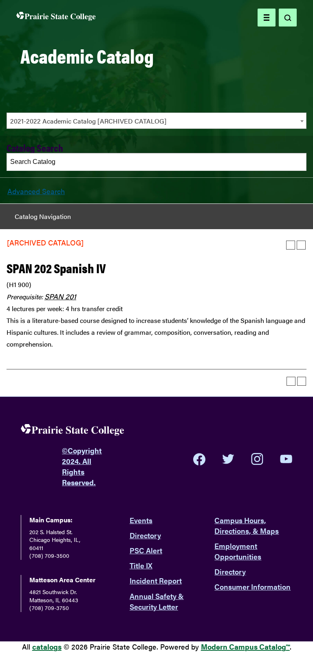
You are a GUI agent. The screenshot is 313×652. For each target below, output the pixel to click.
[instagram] (257, 459)
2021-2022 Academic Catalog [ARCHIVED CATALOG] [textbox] (88, 121)
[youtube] (286, 459)
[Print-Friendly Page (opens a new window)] (290, 245)
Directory (145, 535)
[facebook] (199, 459)
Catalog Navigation (43, 216)
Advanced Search (36, 191)
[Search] (297, 162)
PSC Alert (146, 550)
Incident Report (156, 580)
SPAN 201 (60, 296)
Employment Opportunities (237, 551)
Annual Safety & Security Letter (157, 601)
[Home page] (56, 18)
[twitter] (228, 459)
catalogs (47, 646)
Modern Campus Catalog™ (245, 646)
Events (141, 520)
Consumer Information (252, 586)
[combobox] (156, 121)
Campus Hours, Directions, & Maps (246, 525)
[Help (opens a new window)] (301, 245)
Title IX (141, 565)
